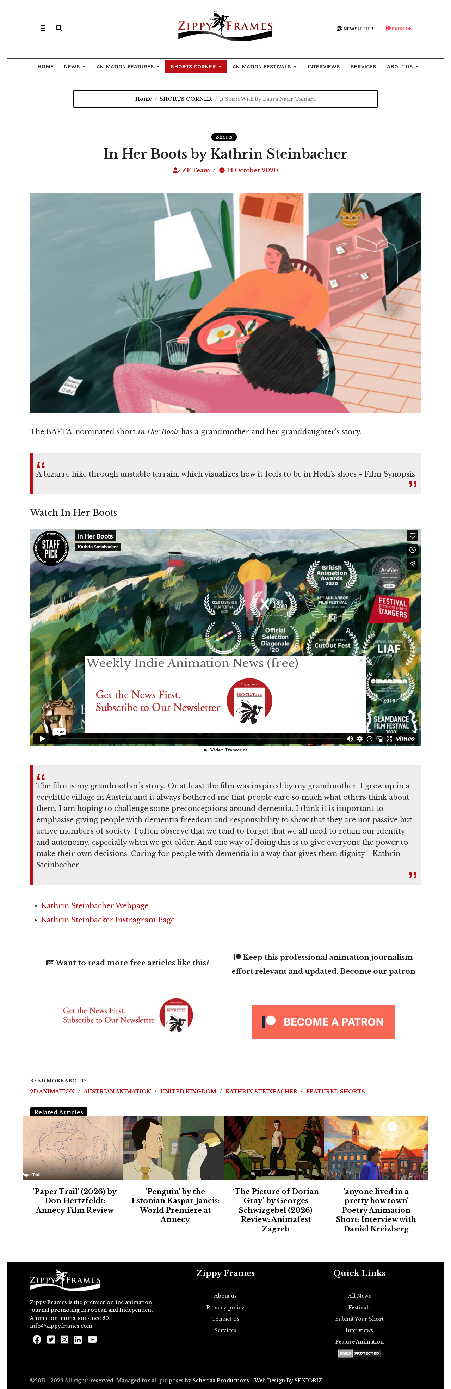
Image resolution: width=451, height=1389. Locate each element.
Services (225, 1330)
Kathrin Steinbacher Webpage (94, 906)
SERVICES (363, 66)
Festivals (359, 1307)
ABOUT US (400, 66)
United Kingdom (189, 1091)
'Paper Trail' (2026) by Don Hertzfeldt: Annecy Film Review (75, 1201)
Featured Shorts (335, 1091)
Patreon (402, 29)
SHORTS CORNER (193, 66)
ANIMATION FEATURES (125, 66)
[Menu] (43, 28)
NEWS (72, 66)
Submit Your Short (359, 1319)
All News (359, 1296)
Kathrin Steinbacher (262, 1091)
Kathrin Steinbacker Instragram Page (108, 920)
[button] (59, 28)
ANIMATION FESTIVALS (262, 66)
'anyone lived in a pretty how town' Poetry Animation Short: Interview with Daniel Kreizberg (376, 1210)
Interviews (359, 1330)
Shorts (224, 137)
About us (225, 1296)
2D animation (53, 1091)
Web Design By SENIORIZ (288, 1380)
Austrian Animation (118, 1091)
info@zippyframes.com (61, 1326)
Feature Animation (359, 1342)
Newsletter (357, 29)
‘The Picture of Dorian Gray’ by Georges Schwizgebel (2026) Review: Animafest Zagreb (276, 1210)
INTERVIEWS (324, 66)
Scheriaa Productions (221, 1380)
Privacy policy (225, 1307)
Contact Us (225, 1319)
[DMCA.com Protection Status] (359, 1353)
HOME (45, 66)
